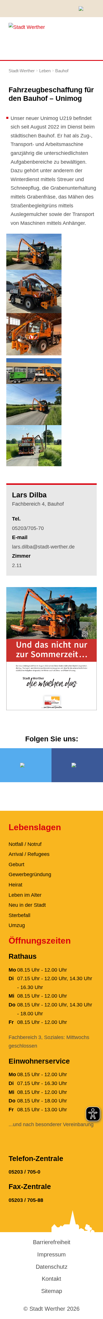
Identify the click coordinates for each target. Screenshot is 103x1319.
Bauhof (61, 70)
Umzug (17, 925)
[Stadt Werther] (27, 27)
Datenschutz (52, 1267)
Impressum (51, 1254)
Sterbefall (19, 915)
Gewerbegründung (30, 874)
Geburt (16, 864)
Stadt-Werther (22, 70)
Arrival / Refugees (29, 854)
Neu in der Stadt (27, 905)
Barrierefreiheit (51, 1242)
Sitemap (51, 1291)
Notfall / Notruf (25, 844)
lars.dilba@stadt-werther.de (43, 547)
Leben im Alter (25, 895)
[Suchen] (83, 8)
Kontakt (51, 1279)
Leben (45, 70)
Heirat (15, 885)
